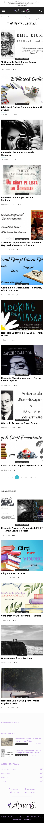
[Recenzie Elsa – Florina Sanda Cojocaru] (22, 135)
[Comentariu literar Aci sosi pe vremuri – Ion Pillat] (7, 742)
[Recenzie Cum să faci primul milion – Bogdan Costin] (22, 683)
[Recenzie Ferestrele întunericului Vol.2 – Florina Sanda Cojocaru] (22, 510)
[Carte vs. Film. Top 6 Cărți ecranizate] (22, 448)
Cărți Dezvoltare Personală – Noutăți (21, 615)
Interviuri (19, 777)
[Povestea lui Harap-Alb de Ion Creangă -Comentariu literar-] (7, 753)
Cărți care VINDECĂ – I (13, 573)
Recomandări (19, 773)
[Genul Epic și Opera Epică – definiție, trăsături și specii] (22, 270)
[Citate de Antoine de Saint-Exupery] (22, 405)
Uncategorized (22, 654)
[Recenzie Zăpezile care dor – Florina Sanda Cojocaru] (22, 360)
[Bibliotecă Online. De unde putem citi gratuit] (22, 89)
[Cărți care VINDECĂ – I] (22, 555)
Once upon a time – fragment (17, 658)
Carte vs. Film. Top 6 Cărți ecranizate (21, 465)
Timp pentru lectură (15, 17)
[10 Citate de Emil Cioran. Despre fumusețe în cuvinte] (22, 44)
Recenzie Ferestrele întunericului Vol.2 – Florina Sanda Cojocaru (22, 529)
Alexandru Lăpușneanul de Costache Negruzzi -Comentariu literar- (21, 244)
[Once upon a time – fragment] (22, 640)
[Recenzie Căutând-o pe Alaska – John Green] (22, 315)
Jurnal (19, 781)
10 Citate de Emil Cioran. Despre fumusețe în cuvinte (18, 63)
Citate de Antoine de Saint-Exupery (20, 423)
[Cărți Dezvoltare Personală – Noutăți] (22, 598)
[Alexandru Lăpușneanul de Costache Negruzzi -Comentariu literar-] (22, 225)
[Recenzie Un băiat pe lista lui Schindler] (22, 180)
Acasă (3, 17)
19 (31, 477)
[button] (40, 10)
